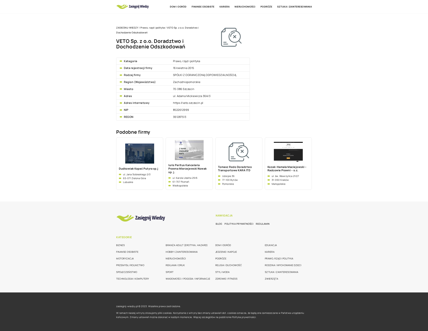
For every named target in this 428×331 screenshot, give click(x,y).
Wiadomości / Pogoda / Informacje (188, 278)
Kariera (225, 6)
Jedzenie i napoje (226, 251)
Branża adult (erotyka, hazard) (187, 245)
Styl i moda (222, 272)
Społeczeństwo (126, 272)
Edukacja (271, 245)
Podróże (266, 6)
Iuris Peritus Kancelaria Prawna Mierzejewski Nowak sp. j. (187, 168)
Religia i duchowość (228, 265)
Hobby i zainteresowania (182, 251)
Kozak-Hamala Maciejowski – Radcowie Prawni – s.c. (287, 168)
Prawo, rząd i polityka (186, 61)
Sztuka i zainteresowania (294, 6)
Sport (170, 272)
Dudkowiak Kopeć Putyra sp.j (138, 168)
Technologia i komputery (132, 278)
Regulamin (263, 223)
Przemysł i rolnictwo (130, 265)
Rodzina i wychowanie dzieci (283, 265)
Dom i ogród (178, 6)
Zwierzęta (271, 278)
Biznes (120, 245)
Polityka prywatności (239, 223)
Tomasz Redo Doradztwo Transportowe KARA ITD (235, 168)
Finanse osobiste (203, 6)
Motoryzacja (125, 258)
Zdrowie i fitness (226, 278)
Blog (219, 223)
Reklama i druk (175, 265)
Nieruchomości (245, 6)
